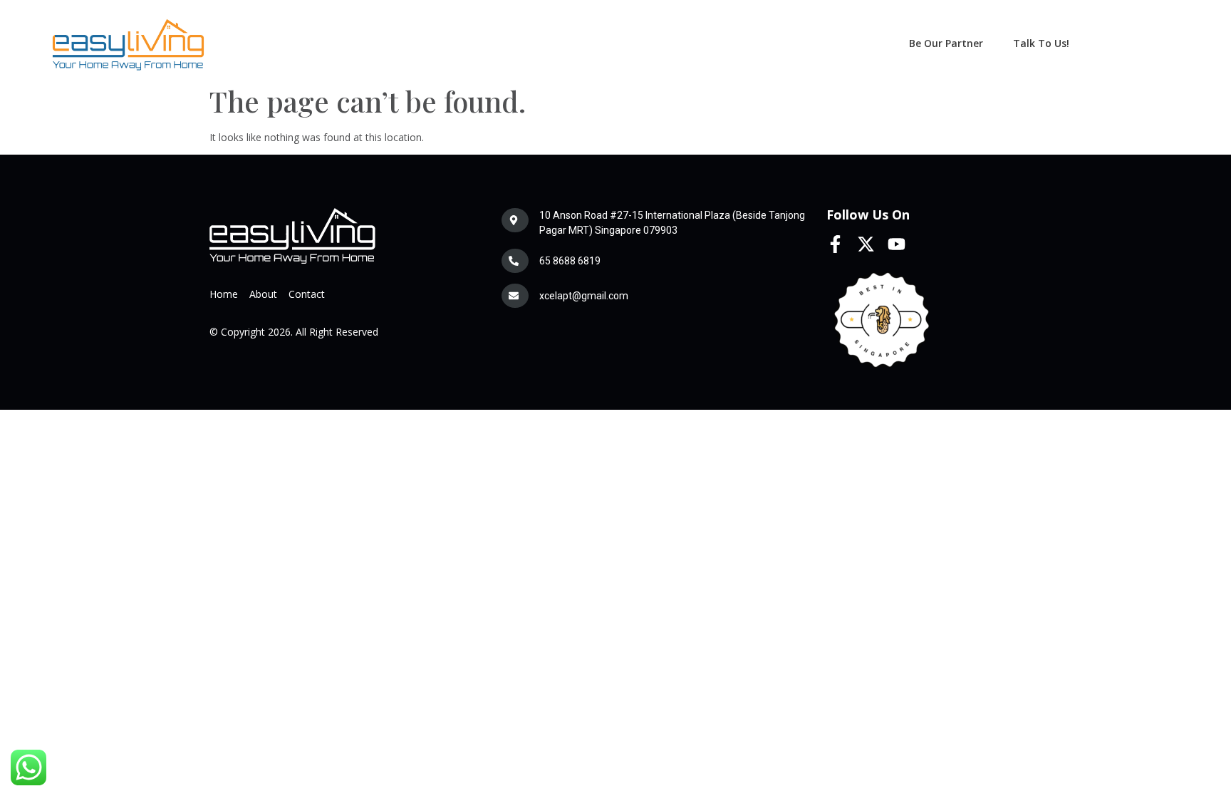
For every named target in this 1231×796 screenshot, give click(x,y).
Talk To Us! (1041, 43)
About (263, 294)
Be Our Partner (946, 43)
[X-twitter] (866, 244)
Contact (307, 294)
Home (223, 294)
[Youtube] (896, 244)
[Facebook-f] (835, 244)
